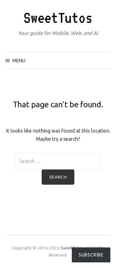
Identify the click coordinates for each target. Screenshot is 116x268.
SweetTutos (58, 17)
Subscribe (91, 254)
